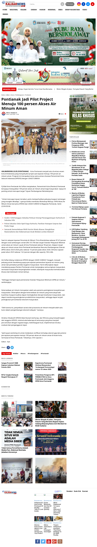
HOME (5, 10)
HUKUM (42, 10)
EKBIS (60, 10)
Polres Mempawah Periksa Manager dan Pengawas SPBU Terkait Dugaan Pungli (80, 144)
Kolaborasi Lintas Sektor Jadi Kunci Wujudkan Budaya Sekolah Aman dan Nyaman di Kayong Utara (79, 157)
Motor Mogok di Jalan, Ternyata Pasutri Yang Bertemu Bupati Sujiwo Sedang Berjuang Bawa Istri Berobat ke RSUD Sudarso (50, 422)
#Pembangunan (33, 353)
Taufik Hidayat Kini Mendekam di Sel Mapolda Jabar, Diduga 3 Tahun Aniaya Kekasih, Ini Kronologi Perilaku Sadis (80, 170)
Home (3, 95)
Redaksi (70, 491)
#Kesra (23, 353)
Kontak (85, 491)
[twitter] (88, 4)
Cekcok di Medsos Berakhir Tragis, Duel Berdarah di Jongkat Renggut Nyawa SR (80, 260)
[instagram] (79, 4)
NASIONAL (14, 10)
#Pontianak (45, 353)
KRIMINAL (52, 10)
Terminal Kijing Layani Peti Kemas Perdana (80, 208)
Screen (70, 4)
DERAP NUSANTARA (72, 10)
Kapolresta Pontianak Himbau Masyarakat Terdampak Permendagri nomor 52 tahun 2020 (44, 366)
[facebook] (83, 4)
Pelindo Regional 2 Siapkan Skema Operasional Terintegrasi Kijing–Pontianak (79, 221)
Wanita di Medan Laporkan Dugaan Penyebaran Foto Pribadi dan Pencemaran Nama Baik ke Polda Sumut (79, 198)
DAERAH (34, 10)
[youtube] (92, 4)
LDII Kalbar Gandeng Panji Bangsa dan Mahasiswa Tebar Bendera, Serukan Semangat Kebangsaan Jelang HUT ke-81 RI (80, 234)
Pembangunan (19, 95)
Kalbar (8, 95)
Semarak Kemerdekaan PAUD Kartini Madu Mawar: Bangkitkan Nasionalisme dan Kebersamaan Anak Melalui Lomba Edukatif (29, 230)
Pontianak (28, 95)
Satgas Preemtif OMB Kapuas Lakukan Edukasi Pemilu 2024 (10, 365)
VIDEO (84, 10)
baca (61, 114)
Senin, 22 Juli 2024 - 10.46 (12, 114)
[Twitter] (12, 347)
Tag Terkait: (6, 353)
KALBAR (23, 10)
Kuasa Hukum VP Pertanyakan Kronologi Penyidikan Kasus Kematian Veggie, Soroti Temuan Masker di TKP (80, 184)
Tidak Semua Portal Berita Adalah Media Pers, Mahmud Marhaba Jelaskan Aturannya (14, 450)
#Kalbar (15, 353)
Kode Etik (77, 491)
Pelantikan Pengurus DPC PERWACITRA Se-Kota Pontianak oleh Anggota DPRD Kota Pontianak (44, 378)
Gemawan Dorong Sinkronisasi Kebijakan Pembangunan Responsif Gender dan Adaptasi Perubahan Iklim (80, 248)
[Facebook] (8, 347)
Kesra (12, 95)
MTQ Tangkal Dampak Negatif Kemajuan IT (9, 376)
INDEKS (5, 14)
